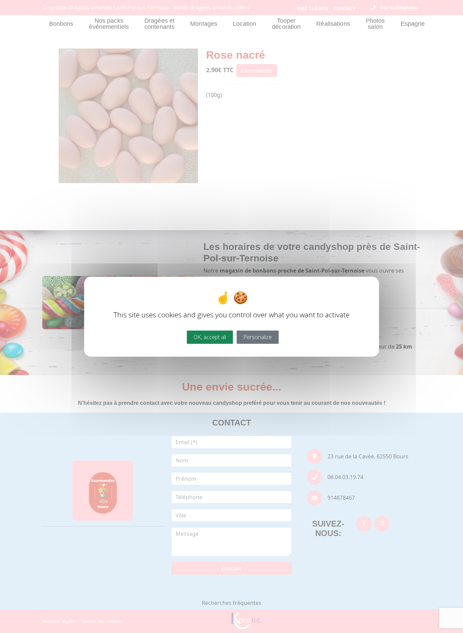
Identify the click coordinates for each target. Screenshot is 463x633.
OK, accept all (210, 336)
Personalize (257, 336)
